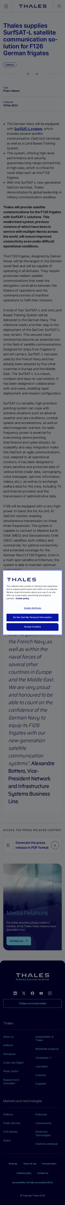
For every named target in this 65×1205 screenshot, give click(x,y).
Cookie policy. (22, 598)
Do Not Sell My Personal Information (32, 617)
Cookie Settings (32, 608)
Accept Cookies (32, 626)
